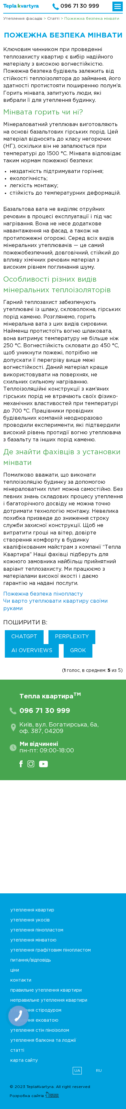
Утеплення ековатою (34, 1020)
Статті (17, 1050)
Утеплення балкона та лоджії (43, 1040)
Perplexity (72, 636)
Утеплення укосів (30, 920)
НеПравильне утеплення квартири (48, 1000)
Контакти (20, 980)
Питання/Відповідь (30, 960)
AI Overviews (31, 650)
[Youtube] (46, 763)
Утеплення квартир (32, 910)
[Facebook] (23, 763)
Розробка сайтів (27, 1096)
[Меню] (117, 6)
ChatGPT (24, 636)
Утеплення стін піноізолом (39, 1030)
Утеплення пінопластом (36, 930)
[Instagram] (33, 763)
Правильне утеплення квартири (46, 990)
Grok (78, 650)
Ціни (14, 970)
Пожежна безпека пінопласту (43, 594)
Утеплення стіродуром (35, 1010)
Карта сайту (24, 1060)
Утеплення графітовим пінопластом (50, 950)
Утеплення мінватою (33, 940)
